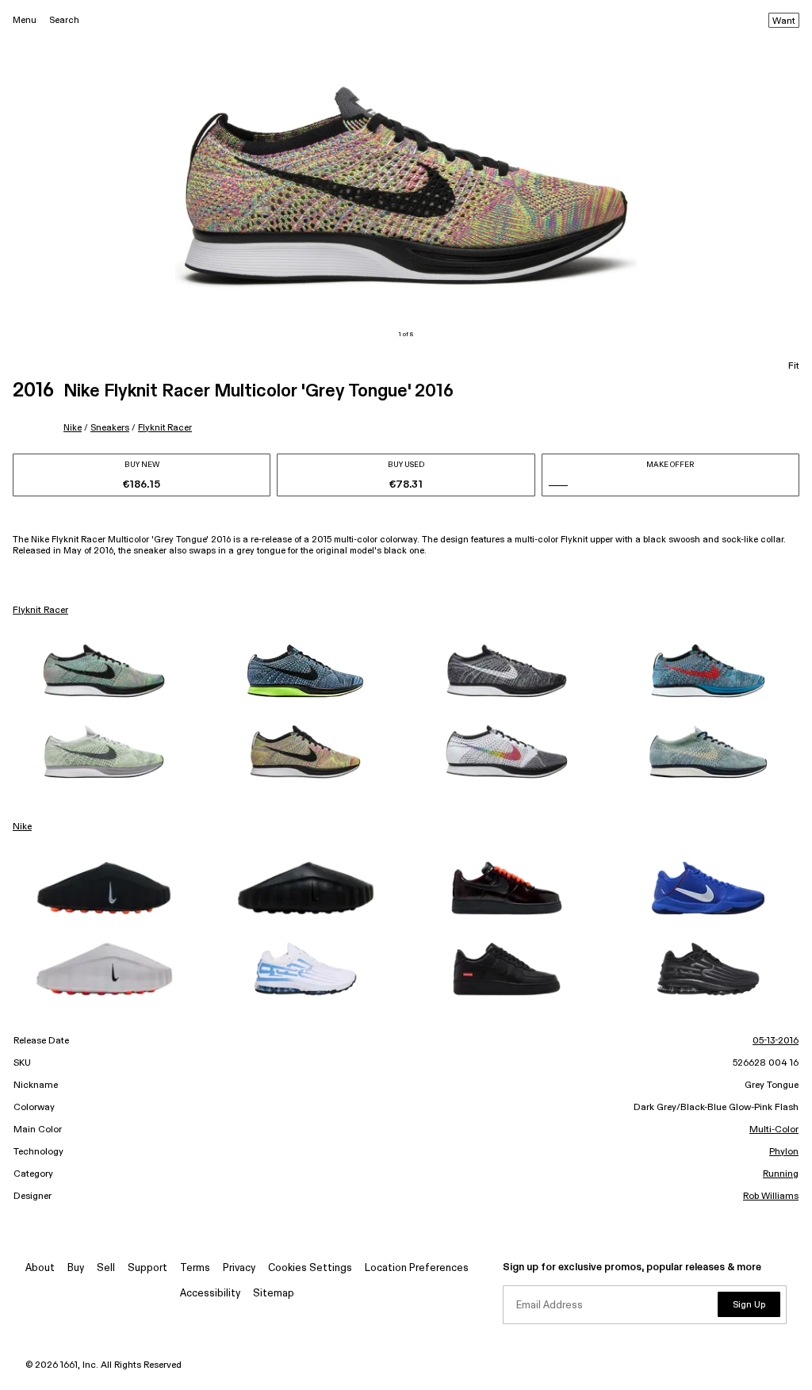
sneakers (109, 427)
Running (781, 1174)
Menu (24, 20)
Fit (793, 366)
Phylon (784, 1152)
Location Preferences (417, 1268)
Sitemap (273, 1294)
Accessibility (210, 1294)
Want (783, 21)
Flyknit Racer (165, 427)
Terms (195, 1268)
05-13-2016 (776, 1041)
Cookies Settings (310, 1268)
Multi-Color (774, 1130)
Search (64, 20)
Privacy (239, 1268)
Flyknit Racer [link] (40, 610)
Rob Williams (771, 1196)
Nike (72, 427)
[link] (104, 671)
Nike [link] (22, 827)
